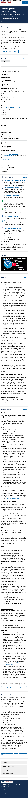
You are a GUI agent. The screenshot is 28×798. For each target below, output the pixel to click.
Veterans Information (6, 796)
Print (4, 21)
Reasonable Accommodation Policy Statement (11, 795)
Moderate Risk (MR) (6, 152)
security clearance (7, 155)
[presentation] (14, 74)
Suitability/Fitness (7, 162)
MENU (25, 2)
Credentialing (6, 159)
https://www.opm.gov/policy (13, 498)
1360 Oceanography (8, 130)
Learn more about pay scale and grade (11, 107)
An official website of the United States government (12, 0)
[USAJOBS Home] (6, 2)
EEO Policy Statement (6, 793)
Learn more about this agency (10, 51)
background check (13, 154)
